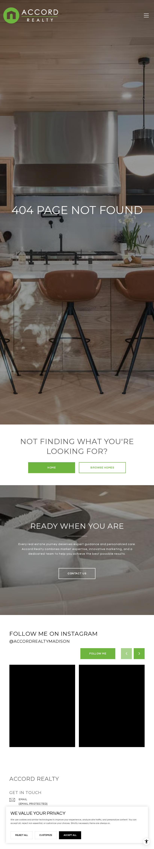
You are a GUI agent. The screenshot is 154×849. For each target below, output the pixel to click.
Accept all (70, 835)
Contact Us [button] (77, 573)
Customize (45, 835)
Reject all (21, 835)
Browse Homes (102, 467)
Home (52, 467)
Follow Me (97, 653)
